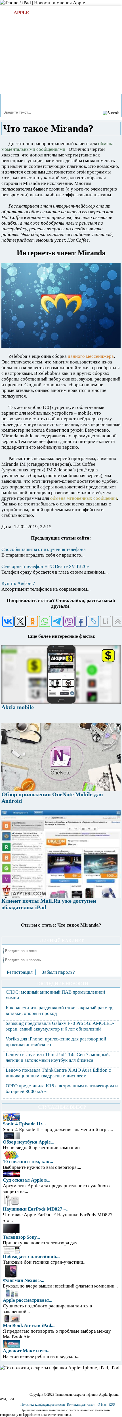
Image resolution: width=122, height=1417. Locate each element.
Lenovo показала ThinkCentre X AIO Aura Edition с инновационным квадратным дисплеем (58, 1073)
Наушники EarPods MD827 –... (36, 1209)
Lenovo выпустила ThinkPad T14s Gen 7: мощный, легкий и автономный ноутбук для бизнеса (58, 1057)
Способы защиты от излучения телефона (43, 549)
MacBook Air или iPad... (28, 1325)
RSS (112, 1404)
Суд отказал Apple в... (26, 1180)
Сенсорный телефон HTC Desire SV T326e (45, 566)
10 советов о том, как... (28, 1161)
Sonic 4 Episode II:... (24, 1124)
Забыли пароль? (58, 972)
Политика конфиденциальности (42, 1404)
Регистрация (20, 972)
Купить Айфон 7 (18, 583)
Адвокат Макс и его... (27, 1350)
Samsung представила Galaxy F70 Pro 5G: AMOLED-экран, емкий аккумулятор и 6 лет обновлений (60, 1026)
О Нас (102, 1404)
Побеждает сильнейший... (31, 1256)
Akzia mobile (17, 707)
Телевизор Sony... (21, 1237)
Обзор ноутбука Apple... (28, 1142)
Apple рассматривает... (27, 1300)
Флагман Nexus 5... (23, 1280)
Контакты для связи (81, 1404)
